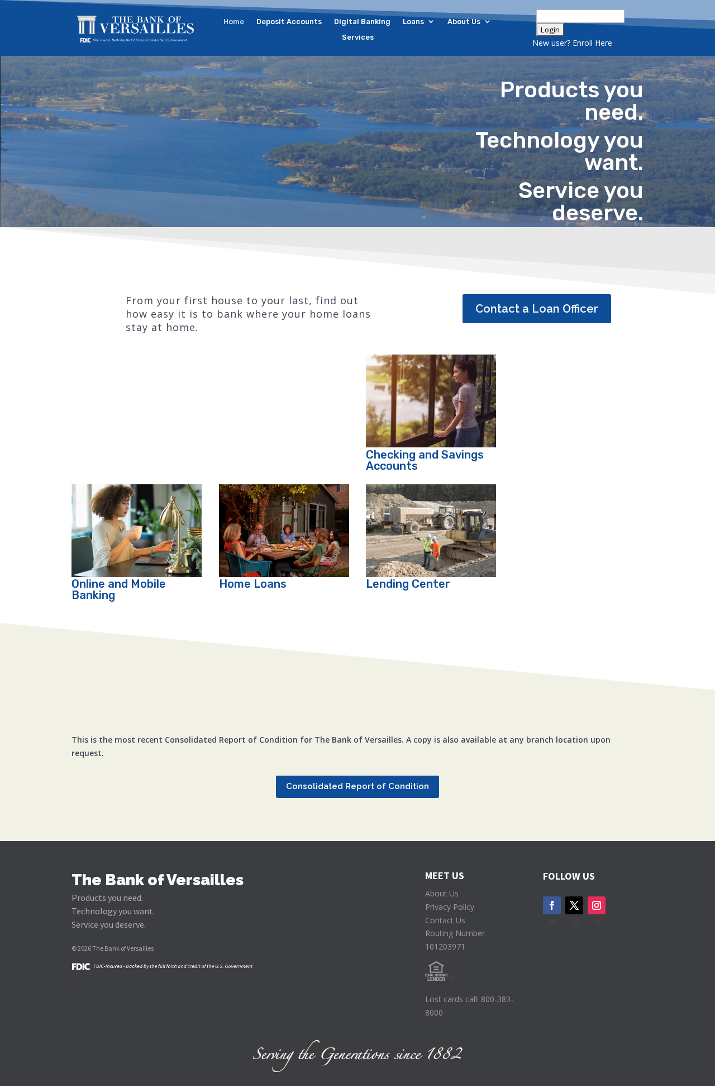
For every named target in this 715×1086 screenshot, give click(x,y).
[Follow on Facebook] (552, 905)
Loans (413, 22)
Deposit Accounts (289, 22)
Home (233, 22)
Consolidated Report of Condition (357, 786)
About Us (463, 22)
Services (358, 37)
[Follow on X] (574, 905)
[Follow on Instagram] (597, 905)
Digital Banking (362, 22)
